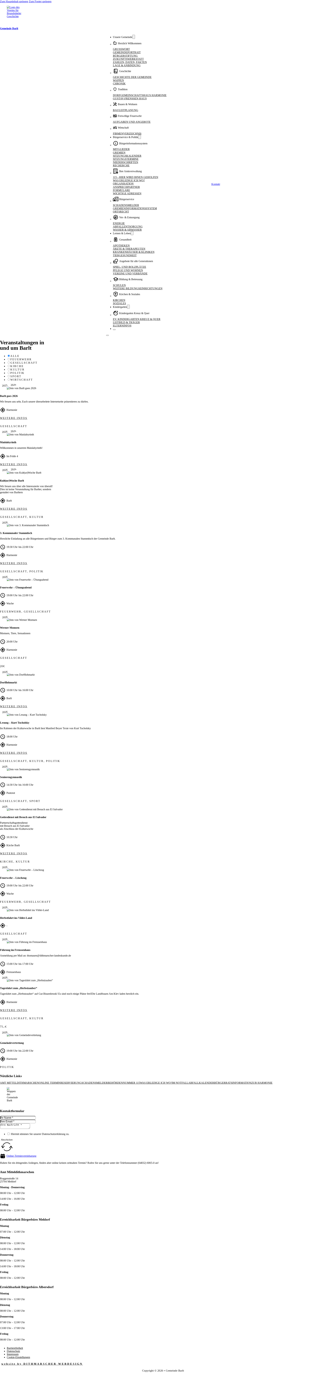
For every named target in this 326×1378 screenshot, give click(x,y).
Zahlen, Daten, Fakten (130, 62)
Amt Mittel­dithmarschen (19, 1082)
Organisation (123, 183)
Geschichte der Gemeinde (132, 77)
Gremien (119, 152)
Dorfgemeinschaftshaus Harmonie (140, 95)
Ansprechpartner (126, 187)
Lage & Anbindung (127, 65)
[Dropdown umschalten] (133, 37)
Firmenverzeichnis (127, 133)
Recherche (121, 165)
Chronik (119, 83)
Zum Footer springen (40, 1)
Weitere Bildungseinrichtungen (137, 288)
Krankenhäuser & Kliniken (134, 252)
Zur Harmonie (262, 1082)
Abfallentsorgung (128, 226)
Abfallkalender (201, 1082)
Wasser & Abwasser (127, 229)
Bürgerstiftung (125, 55)
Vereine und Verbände (130, 273)
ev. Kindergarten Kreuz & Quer (136, 319)
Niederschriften (125, 162)
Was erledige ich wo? (129, 180)
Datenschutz (13, 1351)
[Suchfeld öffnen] (209, 184)
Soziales (119, 303)
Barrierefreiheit (15, 1348)
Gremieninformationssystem (135, 208)
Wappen (118, 80)
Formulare (121, 190)
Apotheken (121, 245)
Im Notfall (180, 1082)
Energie (119, 223)
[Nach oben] (314, 1371)
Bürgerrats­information (232, 1082)
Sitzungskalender (127, 155)
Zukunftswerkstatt (128, 59)
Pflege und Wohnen (128, 270)
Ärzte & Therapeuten (129, 248)
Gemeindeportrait (127, 52)
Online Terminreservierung (60, 1082)
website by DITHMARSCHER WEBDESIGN (42, 1363)
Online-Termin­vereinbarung (21, 1155)
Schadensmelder (126, 205)
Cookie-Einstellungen (18, 1357)
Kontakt (215, 184)
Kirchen (119, 300)
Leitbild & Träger (126, 322)
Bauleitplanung (125, 110)
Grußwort (121, 49)
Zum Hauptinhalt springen (14, 1)
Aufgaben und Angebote (132, 121)
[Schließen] (114, 329)
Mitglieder (121, 149)
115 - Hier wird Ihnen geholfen (135, 177)
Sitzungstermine (126, 159)
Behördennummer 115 (124, 1082)
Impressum (13, 1354)
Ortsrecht (121, 211)
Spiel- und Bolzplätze (129, 266)
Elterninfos (122, 325)
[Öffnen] (107, 335)
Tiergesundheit (125, 255)
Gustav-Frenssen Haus (130, 98)
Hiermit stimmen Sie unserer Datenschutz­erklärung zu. (40, 1134)
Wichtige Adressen (127, 193)
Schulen (119, 285)
